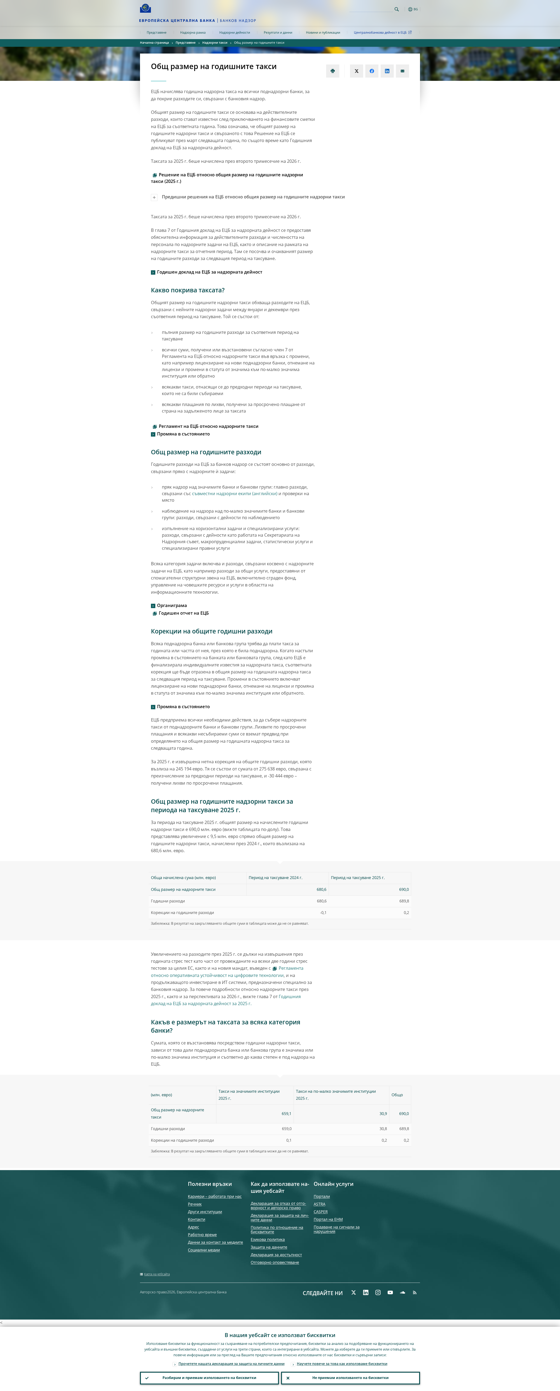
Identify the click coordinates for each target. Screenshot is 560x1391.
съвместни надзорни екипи (221, 494)
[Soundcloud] (402, 1292)
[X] (353, 1292)
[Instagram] (378, 1292)
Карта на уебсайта (157, 1274)
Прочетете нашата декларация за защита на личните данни (231, 1364)
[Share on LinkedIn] (387, 71)
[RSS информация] (415, 1292)
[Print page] (332, 71)
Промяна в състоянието (183, 434)
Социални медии (204, 1250)
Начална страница (154, 42)
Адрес (193, 1227)
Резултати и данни (278, 32)
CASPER (321, 1212)
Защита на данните (269, 1247)
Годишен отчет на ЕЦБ (184, 613)
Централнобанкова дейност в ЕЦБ (380, 32)
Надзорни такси (214, 42)
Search (396, 9)
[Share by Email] (402, 71)
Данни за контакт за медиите (215, 1243)
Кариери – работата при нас (215, 1197)
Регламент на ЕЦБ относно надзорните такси (209, 427)
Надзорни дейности (234, 32)
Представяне (156, 32)
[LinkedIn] (365, 1292)
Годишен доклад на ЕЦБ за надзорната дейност (209, 272)
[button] (404, 9)
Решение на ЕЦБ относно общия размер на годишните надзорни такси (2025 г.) (227, 178)
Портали (322, 1197)
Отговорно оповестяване (275, 1263)
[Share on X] (356, 71)
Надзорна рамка (193, 32)
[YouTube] (390, 1292)
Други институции (205, 1212)
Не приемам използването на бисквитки (350, 1378)
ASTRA (319, 1204)
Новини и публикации (323, 32)
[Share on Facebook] (371, 71)
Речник (195, 1204)
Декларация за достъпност (276, 1255)
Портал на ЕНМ (328, 1220)
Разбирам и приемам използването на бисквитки (209, 1378)
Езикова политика (268, 1240)
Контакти (196, 1220)
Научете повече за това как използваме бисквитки (342, 1364)
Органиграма (172, 606)
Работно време (202, 1235)
